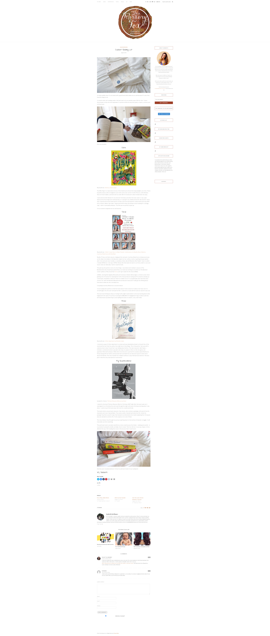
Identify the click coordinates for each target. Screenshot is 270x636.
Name (98, 596)
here (116, 271)
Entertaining (111, 1)
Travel (122, 1)
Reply (149, 557)
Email (98, 601)
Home (104, 1)
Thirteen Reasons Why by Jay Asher (116, 401)
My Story (99, 1)
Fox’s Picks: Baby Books (103, 497)
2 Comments (99, 507)
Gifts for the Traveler (120, 497)
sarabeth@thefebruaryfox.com (160, 88)
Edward (104, 570)
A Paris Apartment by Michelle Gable (114, 341)
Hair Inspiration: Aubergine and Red (141, 546)
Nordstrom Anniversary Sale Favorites (105, 544)
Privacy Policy (116, 633)
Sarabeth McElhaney (112, 514)
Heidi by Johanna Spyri (111, 187)
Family (117, 1)
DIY (126, 1)
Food (131, 1)
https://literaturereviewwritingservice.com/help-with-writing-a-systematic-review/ (118, 563)
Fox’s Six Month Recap (120, 546)
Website (98, 605)
